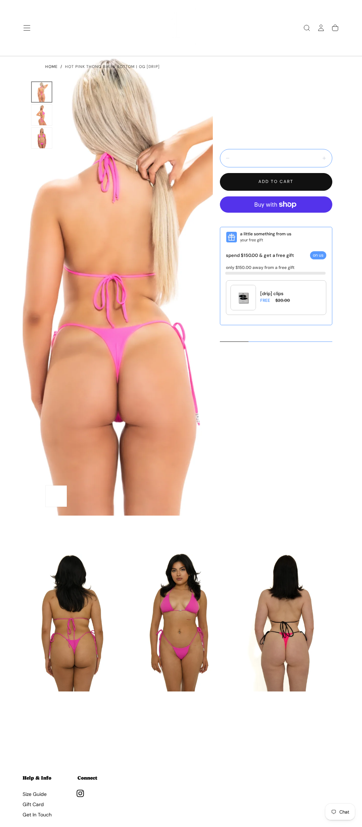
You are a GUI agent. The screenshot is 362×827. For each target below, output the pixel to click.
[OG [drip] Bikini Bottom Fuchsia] (73, 621)
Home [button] (51, 66)
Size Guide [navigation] (35, 794)
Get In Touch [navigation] (37, 814)
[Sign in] (321, 28)
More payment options (275, 220)
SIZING (258, 335)
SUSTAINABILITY (312, 335)
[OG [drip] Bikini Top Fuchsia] (181, 621)
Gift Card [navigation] (33, 804)
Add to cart (275, 181)
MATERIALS (280, 335)
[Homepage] (181, 27)
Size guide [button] (321, 125)
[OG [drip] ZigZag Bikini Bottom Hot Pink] (288, 621)
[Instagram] (80, 793)
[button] (27, 28)
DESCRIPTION (234, 335)
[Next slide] (332, 741)
